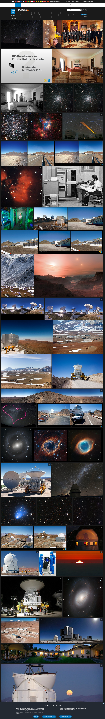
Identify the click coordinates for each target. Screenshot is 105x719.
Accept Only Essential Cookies (49, 716)
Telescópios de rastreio (64, 16)
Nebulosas (49, 14)
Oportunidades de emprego (94, 5)
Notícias (28, 5)
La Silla (44, 14)
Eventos (62, 5)
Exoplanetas (64, 13)
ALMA (33, 13)
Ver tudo (21, 13)
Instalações (72, 14)
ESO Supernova (56, 13)
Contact (72, 1)
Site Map (77, 1)
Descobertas (56, 5)
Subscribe (68, 1)
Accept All (36, 716)
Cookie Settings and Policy (65, 716)
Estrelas (54, 16)
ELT (50, 13)
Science (85, 1)
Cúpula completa (72, 13)
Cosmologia (45, 13)
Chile (40, 13)
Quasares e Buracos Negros (25, 16)
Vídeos (22, 5)
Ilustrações (38, 14)
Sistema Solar (36, 16)
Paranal (56, 14)
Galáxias (21, 14)
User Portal (90, 1)
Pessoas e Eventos (63, 14)
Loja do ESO (34, 5)
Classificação (83, 14)
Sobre (13, 5)
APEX (36, 13)
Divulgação (68, 5)
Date (85, 16)
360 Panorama (27, 13)
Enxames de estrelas (46, 16)
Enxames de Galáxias (29, 14)
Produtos (75, 5)
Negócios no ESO (83, 5)
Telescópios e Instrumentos (45, 5)
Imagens (18, 5)
